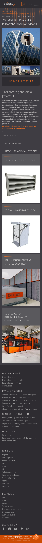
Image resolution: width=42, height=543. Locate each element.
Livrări (4, 500)
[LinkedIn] (27, 529)
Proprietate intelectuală (11, 475)
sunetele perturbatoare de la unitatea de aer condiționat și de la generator (19, 127)
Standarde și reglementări (12, 509)
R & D (4, 466)
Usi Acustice (7, 386)
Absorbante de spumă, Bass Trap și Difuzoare (20, 409)
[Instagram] (9, 529)
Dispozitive (8, 431)
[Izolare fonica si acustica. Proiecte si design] (8, 4)
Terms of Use (7, 506)
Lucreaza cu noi (8, 515)
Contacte (6, 518)
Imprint (5, 455)
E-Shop (5, 497)
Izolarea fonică (11, 373)
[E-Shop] (23, 4)
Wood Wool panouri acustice (13, 406)
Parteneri (5, 484)
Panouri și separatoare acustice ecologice (19, 395)
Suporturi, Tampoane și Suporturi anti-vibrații (19, 424)
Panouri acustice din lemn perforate (16, 397)
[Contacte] (30, 4)
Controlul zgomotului (15, 414)
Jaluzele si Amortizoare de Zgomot (16, 421)
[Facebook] (3, 529)
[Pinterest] (21, 529)
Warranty (5, 503)
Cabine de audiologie (10, 426)
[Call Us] (36, 537)
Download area (8, 512)
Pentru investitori (8, 460)
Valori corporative (9, 472)
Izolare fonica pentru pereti (12, 377)
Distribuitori (6, 487)
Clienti (4, 481)
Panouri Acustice (12, 391)
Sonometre (6, 435)
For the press (7, 458)
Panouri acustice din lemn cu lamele (16, 403)
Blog (4, 463)
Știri (3, 469)
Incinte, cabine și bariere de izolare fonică (18, 418)
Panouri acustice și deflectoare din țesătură (19, 400)
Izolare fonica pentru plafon (13, 380)
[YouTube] (15, 529)
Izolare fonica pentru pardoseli (14, 383)
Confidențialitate (8, 478)
